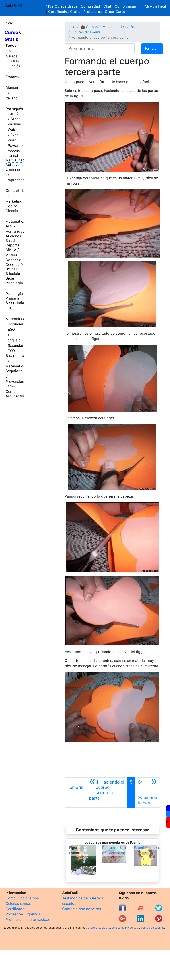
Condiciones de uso (98, 927)
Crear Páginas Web (14, 124)
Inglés (15, 66)
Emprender (15, 180)
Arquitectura (16, 396)
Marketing (14, 201)
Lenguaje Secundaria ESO (16, 345)
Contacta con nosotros (81, 909)
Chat (107, 6)
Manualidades (17, 160)
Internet (12, 155)
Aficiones (13, 236)
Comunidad (90, 6)
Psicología (14, 283)
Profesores (92, 11)
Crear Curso (115, 11)
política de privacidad (125, 927)
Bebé (10, 278)
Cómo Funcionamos (22, 898)
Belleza (11, 269)
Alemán (12, 87)
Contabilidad (16, 190)
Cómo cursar (125, 6)
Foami (135, 26)
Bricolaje (13, 273)
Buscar (152, 48)
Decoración (15, 264)
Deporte (12, 245)
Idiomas (12, 60)
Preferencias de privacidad (28, 919)
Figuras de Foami (85, 32)
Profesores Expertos (23, 914)
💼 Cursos (89, 26)
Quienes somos (18, 903)
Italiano (12, 98)
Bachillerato (15, 355)
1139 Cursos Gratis (62, 6)
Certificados (16, 909)
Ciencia (12, 210)
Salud (10, 240)
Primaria (12, 298)
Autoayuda (15, 164)
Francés (12, 77)
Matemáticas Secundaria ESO (16, 324)
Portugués (14, 109)
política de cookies (152, 927)
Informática (15, 113)
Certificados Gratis (64, 11)
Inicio (8, 23)
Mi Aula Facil (155, 6)
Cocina (11, 206)
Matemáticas (16, 221)
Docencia (13, 260)
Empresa (13, 169)
